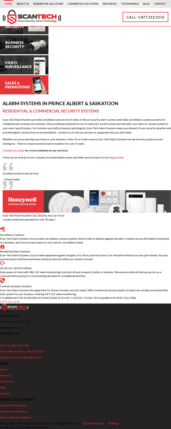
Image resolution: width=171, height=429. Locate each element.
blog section (116, 157)
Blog (146, 3)
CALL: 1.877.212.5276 (145, 17)
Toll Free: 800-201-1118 (14, 345)
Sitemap (113, 423)
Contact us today (13, 150)
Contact (160, 3)
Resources (110, 3)
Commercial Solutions (82, 3)
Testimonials (130, 3)
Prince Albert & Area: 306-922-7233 (22, 351)
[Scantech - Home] (32, 22)
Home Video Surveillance (15, 417)
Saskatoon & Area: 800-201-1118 (20, 357)
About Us (23, 3)
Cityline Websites (93, 423)
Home (8, 3)
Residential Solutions (48, 3)
